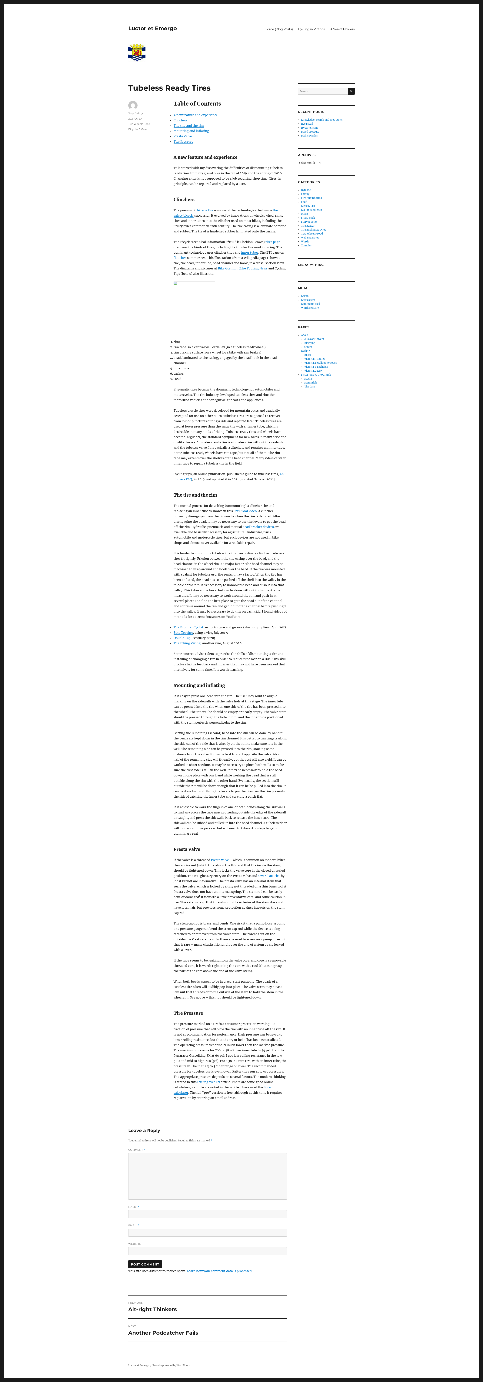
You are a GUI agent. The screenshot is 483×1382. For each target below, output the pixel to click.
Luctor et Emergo (152, 28)
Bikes (307, 354)
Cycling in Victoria (311, 29)
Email (134, 1225)
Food (304, 202)
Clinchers (181, 120)
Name (133, 1206)
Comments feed (310, 304)
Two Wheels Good (139, 123)
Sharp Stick (308, 217)
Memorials (310, 382)
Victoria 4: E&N (313, 370)
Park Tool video (245, 511)
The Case (309, 386)
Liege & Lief (308, 206)
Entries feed (308, 300)
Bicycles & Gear (137, 129)
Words (305, 241)
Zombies (306, 245)
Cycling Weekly (208, 1082)
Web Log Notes (310, 237)
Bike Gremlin (228, 268)
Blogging (309, 343)
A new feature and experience (196, 115)
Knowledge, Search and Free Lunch (322, 119)
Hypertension (309, 127)
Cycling (305, 351)
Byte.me (306, 190)
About (304, 335)
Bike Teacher (183, 632)
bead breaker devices (258, 527)
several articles (269, 876)
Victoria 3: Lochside (316, 366)
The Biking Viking (187, 643)
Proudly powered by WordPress (171, 1365)
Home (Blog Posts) (279, 29)
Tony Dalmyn (136, 113)
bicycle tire (205, 210)
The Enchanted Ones (313, 229)
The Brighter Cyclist (188, 627)
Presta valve (220, 860)
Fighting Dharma (311, 198)
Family (305, 194)
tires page (272, 242)
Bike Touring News (253, 268)
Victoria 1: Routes (314, 358)
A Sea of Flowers (342, 29)
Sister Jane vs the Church (316, 374)
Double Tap (182, 638)
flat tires (180, 258)
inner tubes (249, 252)
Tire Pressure (183, 141)
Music (304, 213)
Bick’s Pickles (309, 135)
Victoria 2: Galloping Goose (320, 362)
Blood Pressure (310, 131)
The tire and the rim (189, 125)
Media (308, 378)
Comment (136, 1149)
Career (308, 347)
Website (134, 1243)
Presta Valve (183, 136)
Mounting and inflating (191, 131)
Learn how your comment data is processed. (219, 1271)
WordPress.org (310, 307)
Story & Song (309, 221)
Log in (305, 296)
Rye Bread (307, 123)
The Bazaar (308, 225)
